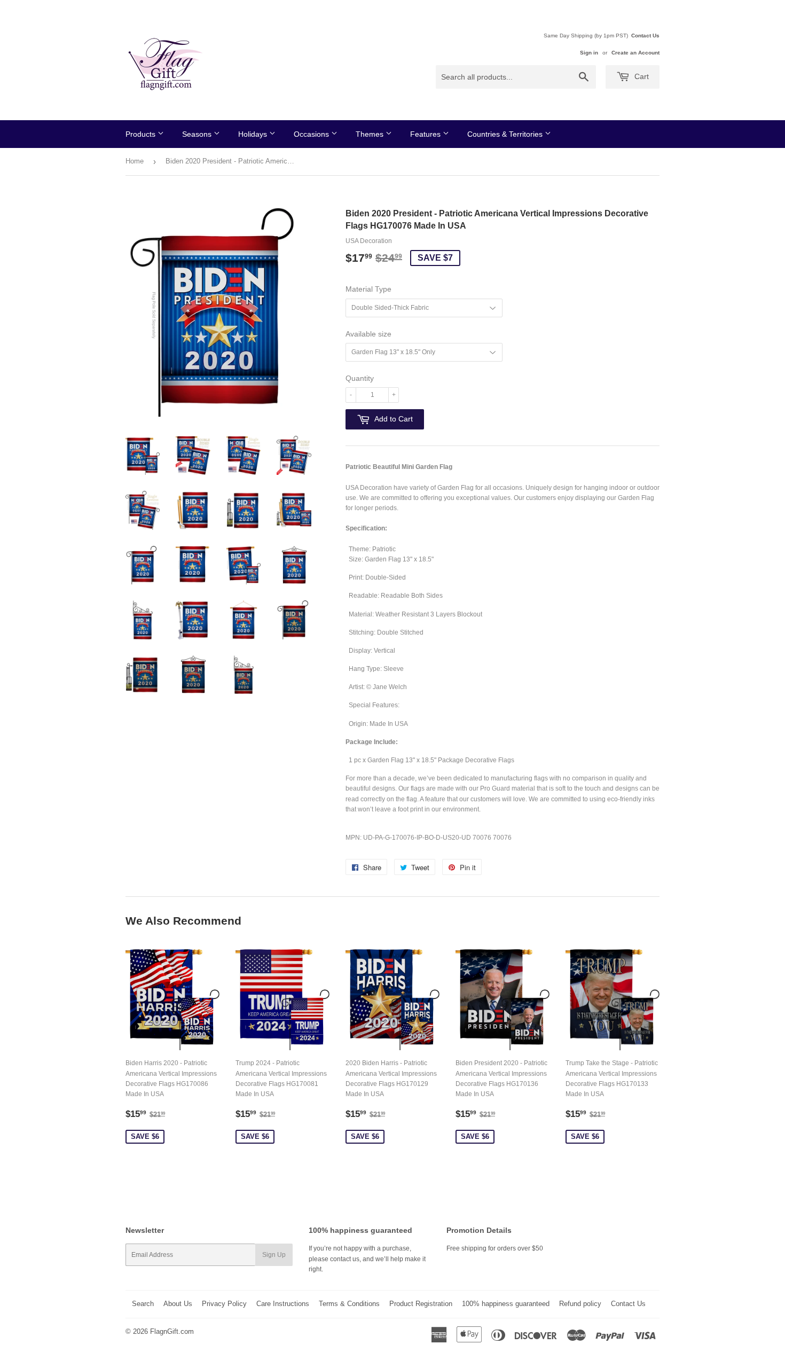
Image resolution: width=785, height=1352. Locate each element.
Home (134, 161)
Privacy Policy (224, 1304)
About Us (177, 1304)
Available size (368, 334)
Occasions (312, 134)
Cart (640, 76)
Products (141, 134)
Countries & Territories (506, 134)
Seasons (198, 134)
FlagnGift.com (172, 1331)
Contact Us (645, 35)
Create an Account (635, 53)
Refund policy (580, 1304)
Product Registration (420, 1304)
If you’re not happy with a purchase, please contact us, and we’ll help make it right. (367, 1258)
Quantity (360, 378)
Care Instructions (282, 1304)
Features (426, 134)
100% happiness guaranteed (506, 1304)
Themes (371, 134)
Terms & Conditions (349, 1304)
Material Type (368, 289)
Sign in (589, 53)
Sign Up (274, 1255)
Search (143, 1304)
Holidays (253, 134)
